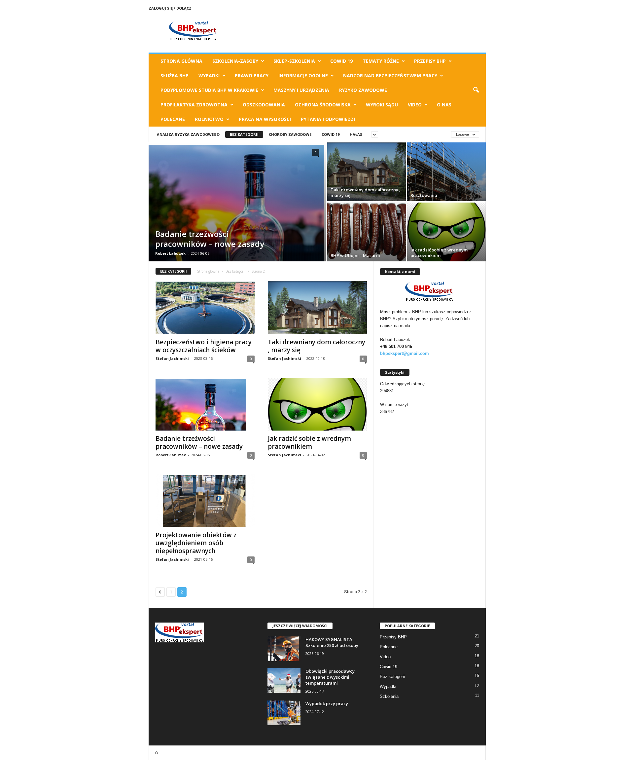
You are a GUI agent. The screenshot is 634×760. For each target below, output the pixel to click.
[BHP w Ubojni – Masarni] (366, 232)
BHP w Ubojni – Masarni (355, 255)
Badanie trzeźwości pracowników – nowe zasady (209, 238)
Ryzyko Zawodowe (363, 90)
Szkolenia (389, 696)
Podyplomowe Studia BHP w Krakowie (209, 90)
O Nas (444, 104)
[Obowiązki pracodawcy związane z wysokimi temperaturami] (283, 680)
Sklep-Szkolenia (294, 61)
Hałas (356, 134)
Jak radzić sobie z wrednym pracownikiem (439, 252)
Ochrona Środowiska (323, 104)
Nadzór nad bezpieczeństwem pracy (390, 75)
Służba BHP (174, 75)
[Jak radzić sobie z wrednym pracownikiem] (446, 232)
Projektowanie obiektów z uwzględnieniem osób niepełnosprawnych (196, 543)
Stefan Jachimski (172, 358)
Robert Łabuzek (170, 253)
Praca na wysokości (265, 119)
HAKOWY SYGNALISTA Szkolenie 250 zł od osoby (331, 642)
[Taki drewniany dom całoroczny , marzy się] (366, 171)
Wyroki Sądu (382, 104)
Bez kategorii (244, 134)
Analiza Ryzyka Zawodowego (188, 134)
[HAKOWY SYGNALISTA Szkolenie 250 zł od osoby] (283, 648)
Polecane (172, 119)
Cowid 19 (341, 61)
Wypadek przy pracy (326, 703)
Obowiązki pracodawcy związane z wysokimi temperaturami (330, 677)
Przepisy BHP (430, 61)
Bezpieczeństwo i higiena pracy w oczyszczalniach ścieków (204, 346)
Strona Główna (181, 61)
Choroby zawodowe (290, 134)
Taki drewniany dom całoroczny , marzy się (366, 192)
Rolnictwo (209, 119)
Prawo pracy (251, 75)
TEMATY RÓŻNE (381, 61)
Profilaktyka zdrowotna (194, 104)
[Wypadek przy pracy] (283, 713)
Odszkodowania (264, 104)
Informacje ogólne (303, 75)
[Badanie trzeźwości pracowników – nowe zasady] (237, 257)
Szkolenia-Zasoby (235, 61)
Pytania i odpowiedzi (328, 119)
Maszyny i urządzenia (301, 90)
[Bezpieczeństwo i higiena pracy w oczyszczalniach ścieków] (205, 307)
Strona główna (208, 271)
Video (415, 104)
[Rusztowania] (446, 171)
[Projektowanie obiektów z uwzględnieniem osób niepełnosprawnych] (205, 500)
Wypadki (209, 75)
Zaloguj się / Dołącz (170, 8)
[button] (476, 90)
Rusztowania (423, 195)
